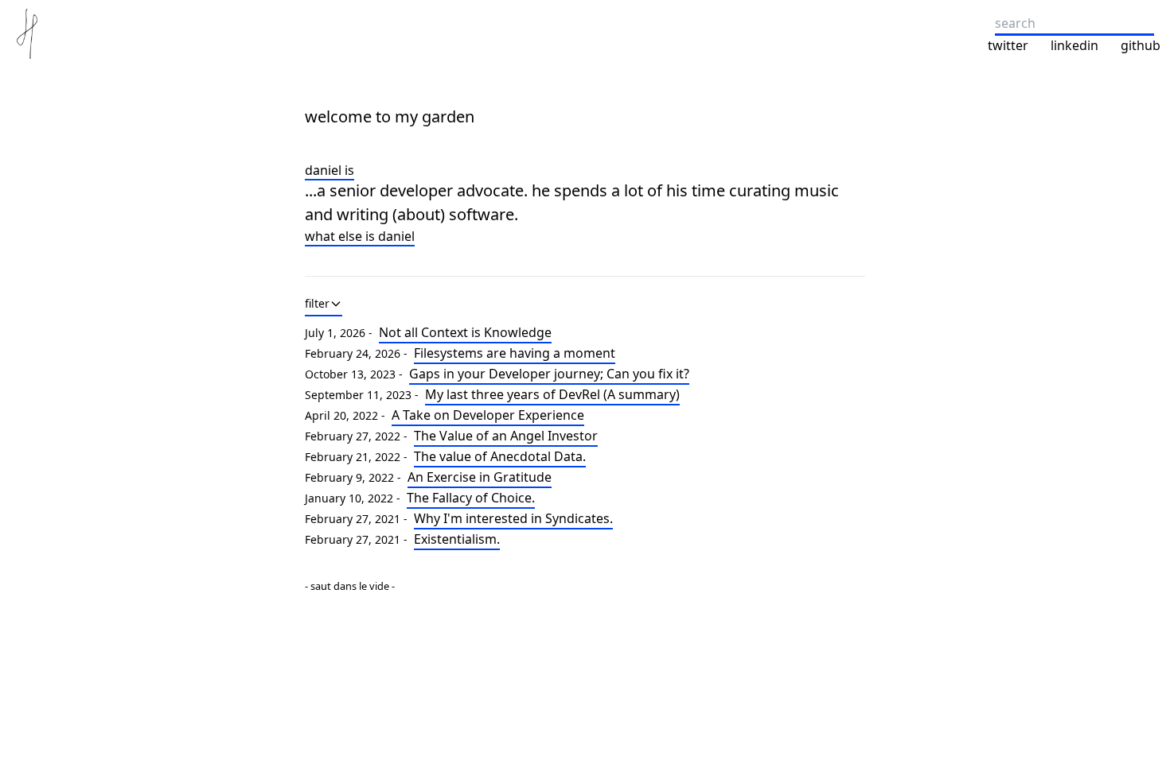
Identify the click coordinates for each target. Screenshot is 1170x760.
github (1140, 45)
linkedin (1074, 45)
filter (317, 303)
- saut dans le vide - (350, 586)
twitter (1008, 45)
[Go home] (27, 33)
